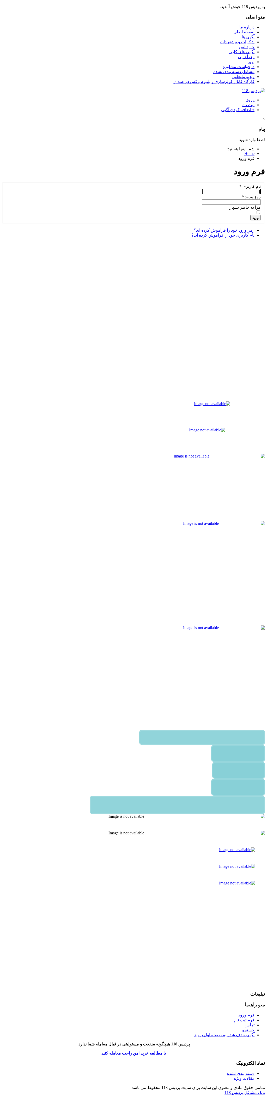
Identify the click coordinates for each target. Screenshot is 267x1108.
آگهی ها (248, 37)
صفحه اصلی (243, 32)
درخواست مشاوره (238, 66)
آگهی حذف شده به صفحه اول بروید (224, 1035)
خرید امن (246, 47)
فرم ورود (246, 1015)
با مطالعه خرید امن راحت (143, 1053)
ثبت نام (248, 105)
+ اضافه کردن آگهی (237, 109)
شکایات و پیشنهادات (237, 42)
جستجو (248, 1030)
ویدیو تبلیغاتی (243, 76)
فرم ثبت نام (244, 1020)
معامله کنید (111, 1053)
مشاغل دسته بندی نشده (233, 71)
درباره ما (246, 27)
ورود (250, 100)
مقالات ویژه (244, 1078)
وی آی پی (246, 57)
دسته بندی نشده (240, 1073)
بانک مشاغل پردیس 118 (244, 1092)
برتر (251, 61)
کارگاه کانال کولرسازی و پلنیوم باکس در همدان (213, 81)
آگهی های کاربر (241, 52)
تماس (249, 1025)
